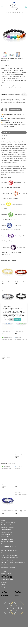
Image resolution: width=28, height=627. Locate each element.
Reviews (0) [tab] (5, 138)
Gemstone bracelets (7, 537)
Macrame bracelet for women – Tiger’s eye (20, 511)
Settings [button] (6, 319)
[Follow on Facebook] (2, 576)
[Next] (24, 33)
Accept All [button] (17, 319)
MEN (13, 12)
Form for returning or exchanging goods (12, 562)
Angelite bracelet (6, 331)
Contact (3, 571)
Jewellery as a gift (6, 525)
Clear (25, 92)
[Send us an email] (8, 576)
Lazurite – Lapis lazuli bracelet (7, 511)
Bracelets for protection (8, 522)
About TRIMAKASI (6, 573)
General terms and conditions (9, 557)
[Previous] (4, 33)
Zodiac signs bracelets (7, 527)
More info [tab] (5, 135)
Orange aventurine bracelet (19, 455)
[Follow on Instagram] (5, 576)
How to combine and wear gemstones (12, 553)
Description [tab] (6, 132)
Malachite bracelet (19, 485)
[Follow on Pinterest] (11, 576)
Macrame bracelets (6, 532)
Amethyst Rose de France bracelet (6, 356)
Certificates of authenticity (9, 555)
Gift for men (4, 544)
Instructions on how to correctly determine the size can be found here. (14, 88)
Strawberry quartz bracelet (6, 485)
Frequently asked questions (9, 550)
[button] (2, 7)
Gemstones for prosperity (8, 546)
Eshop (3, 520)
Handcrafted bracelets (7, 541)
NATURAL (19, 12)
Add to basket (15, 110)
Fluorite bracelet (19, 331)
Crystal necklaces (6, 529)
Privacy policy (5, 564)
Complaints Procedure (7, 560)
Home (7, 12)
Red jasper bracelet (20, 282)
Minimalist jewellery (7, 539)
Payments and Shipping (8, 567)
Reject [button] (11, 319)
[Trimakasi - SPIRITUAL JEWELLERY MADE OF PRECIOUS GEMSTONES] (14, 7)
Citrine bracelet (6, 282)
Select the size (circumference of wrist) (10, 94)
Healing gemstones (6, 534)
